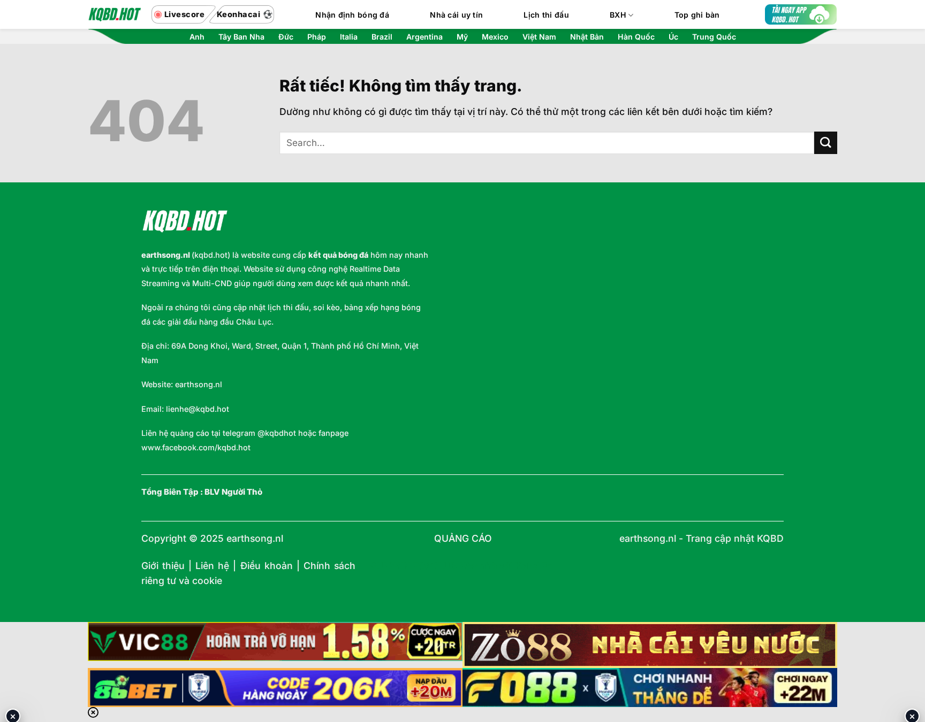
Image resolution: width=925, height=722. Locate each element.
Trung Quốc (714, 37)
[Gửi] (825, 143)
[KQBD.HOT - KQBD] (114, 14)
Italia (349, 37)
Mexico (495, 37)
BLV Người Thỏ (233, 492)
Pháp (316, 37)
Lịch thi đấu (546, 14)
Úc (673, 37)
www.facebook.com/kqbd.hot (196, 447)
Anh (196, 37)
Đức (285, 37)
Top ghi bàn (697, 14)
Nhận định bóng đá (352, 14)
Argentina (424, 37)
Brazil (381, 37)
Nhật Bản (587, 37)
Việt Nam (539, 37)
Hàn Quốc (636, 37)
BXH (618, 14)
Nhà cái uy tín (456, 14)
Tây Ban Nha (241, 37)
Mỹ (462, 37)
